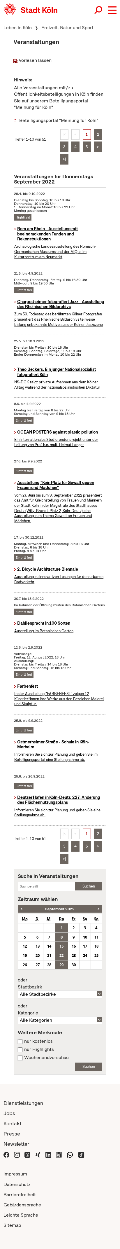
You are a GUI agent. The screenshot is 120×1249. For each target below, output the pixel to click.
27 (38, 964)
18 (96, 946)
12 (25, 946)
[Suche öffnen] (98, 10)
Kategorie (28, 1009)
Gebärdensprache (22, 1205)
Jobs (9, 1113)
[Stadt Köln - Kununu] (59, 1154)
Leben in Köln (17, 28)
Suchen (88, 886)
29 (61, 964)
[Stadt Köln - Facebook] (6, 1154)
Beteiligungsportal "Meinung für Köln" (58, 120)
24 (85, 955)
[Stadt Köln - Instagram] (17, 1154)
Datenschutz (17, 1184)
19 (25, 955)
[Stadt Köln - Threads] (27, 1154)
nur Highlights (39, 1049)
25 (96, 955)
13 (38, 946)
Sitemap (12, 1225)
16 (74, 946)
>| (64, 159)
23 (74, 955)
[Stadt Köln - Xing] (38, 1154)
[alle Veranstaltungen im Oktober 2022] (98, 909)
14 (49, 946)
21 (49, 955)
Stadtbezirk (30, 983)
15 (61, 946)
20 (38, 955)
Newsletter (16, 1143)
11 (96, 937)
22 (61, 955)
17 (85, 946)
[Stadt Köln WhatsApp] (69, 1154)
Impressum (15, 1174)
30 (74, 964)
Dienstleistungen (23, 1103)
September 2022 (60, 908)
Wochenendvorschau (46, 1057)
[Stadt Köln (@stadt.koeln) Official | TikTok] (81, 1154)
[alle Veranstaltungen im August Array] (21, 909)
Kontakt (12, 1123)
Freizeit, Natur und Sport (67, 28)
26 (25, 964)
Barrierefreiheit (19, 1195)
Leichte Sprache (20, 1215)
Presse (11, 1133)
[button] (112, 10)
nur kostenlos (38, 1041)
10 (85, 937)
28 (49, 964)
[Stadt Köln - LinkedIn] (48, 1154)
